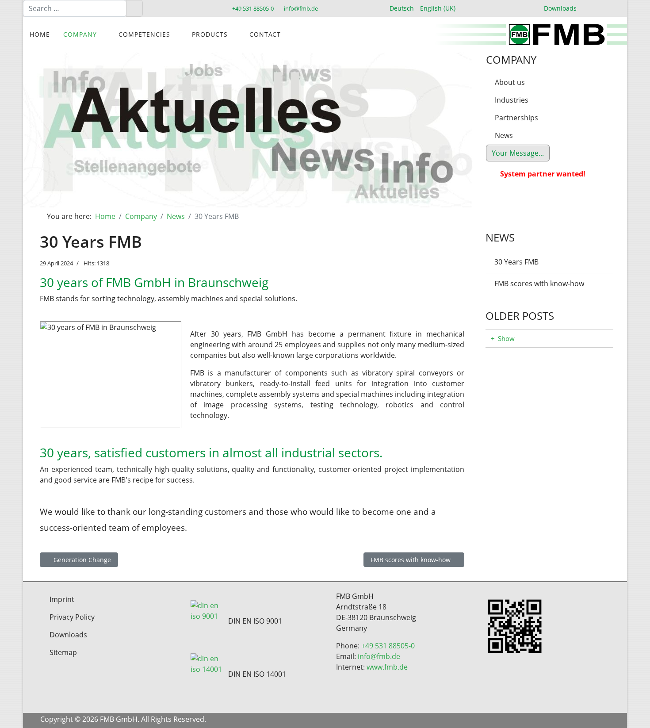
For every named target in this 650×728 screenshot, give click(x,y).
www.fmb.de (387, 667)
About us (510, 82)
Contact (265, 34)
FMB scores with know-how (539, 283)
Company (80, 34)
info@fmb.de (301, 8)
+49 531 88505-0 (253, 8)
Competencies (144, 34)
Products (210, 34)
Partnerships (516, 118)
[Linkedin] (573, 720)
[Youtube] (557, 720)
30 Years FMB (516, 262)
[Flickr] (606, 720)
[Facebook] (541, 720)
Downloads (560, 8)
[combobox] (74, 8)
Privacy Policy (72, 617)
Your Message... (518, 153)
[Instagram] (590, 720)
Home (40, 34)
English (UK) (437, 8)
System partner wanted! (542, 174)
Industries (511, 100)
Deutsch (402, 8)
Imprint (62, 599)
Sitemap (63, 652)
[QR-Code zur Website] (551, 626)
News (504, 135)
